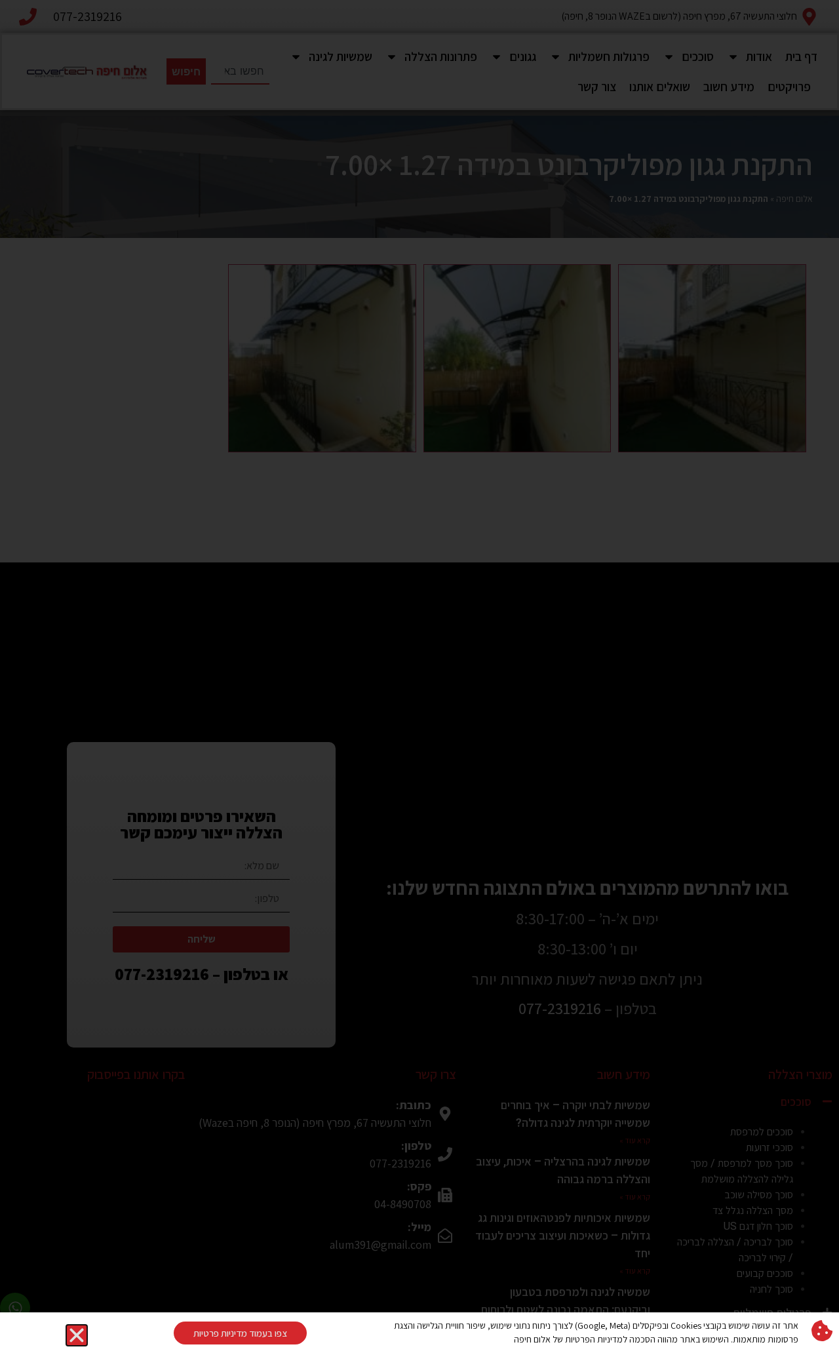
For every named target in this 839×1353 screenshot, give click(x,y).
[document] (419, 676)
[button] (77, 1335)
